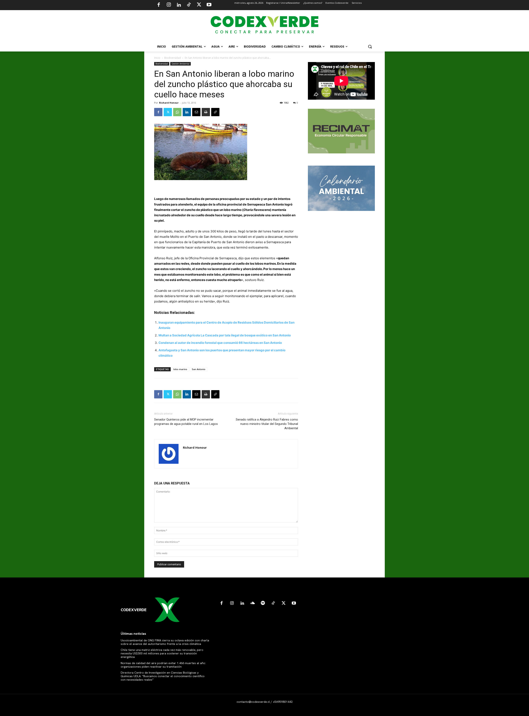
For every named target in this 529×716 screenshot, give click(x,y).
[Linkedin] (178, 5)
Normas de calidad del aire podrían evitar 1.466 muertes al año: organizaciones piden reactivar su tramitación (163, 664)
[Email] (196, 112)
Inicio (157, 58)
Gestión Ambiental (180, 63)
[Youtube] (208, 5)
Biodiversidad (172, 58)
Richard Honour (169, 102)
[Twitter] (199, 5)
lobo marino (180, 369)
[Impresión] (206, 112)
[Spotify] (263, 603)
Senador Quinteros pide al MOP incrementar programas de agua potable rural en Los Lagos (186, 422)
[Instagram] (168, 5)
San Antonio (198, 369)
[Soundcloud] (252, 603)
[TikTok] (188, 5)
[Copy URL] (215, 112)
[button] (370, 46)
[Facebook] (158, 5)
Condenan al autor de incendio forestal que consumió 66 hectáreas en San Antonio (220, 343)
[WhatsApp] (177, 112)
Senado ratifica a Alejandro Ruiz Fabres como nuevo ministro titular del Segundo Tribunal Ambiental (267, 424)
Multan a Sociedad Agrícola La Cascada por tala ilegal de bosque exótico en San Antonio (224, 335)
